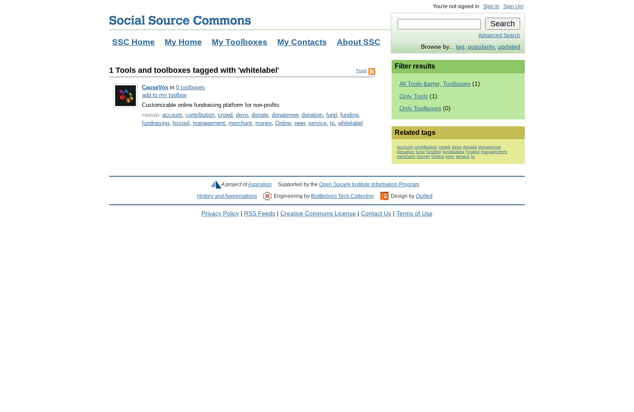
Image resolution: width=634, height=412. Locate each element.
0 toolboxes (190, 87)
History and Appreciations (227, 196)
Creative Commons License (318, 213)
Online (283, 123)
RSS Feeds (259, 213)
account (172, 115)
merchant (240, 123)
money (263, 123)
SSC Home (133, 42)
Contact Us (376, 213)
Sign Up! (513, 6)
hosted (181, 123)
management (209, 123)
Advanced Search (499, 35)
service (317, 123)
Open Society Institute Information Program (369, 184)
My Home (183, 42)
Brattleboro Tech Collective (342, 196)
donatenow (285, 115)
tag (460, 47)
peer (300, 123)
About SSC (358, 42)
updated (509, 47)
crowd (225, 115)
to (332, 123)
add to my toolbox (164, 95)
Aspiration (260, 184)
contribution (199, 115)
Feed (361, 70)
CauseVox (155, 87)
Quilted (424, 196)
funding (349, 115)
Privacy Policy (220, 213)
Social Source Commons (180, 20)
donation (312, 115)
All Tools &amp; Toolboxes (435, 84)
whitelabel (350, 123)
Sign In (491, 6)
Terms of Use (414, 213)
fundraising (155, 123)
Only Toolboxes (420, 108)
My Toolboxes (239, 42)
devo (242, 115)
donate (259, 115)
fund (331, 115)
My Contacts (302, 42)
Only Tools (413, 96)
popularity (481, 47)
